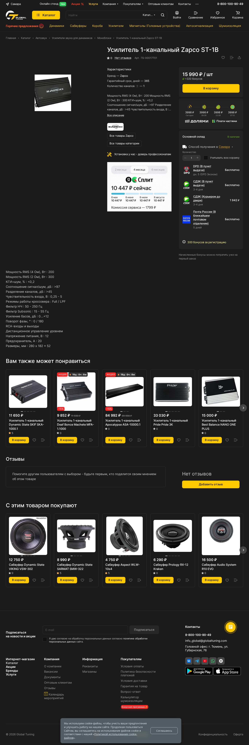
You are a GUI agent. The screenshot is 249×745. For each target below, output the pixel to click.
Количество (189, 152)
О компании (52, 666)
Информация (92, 659)
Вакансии (51, 671)
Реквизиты (90, 666)
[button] (243, 408)
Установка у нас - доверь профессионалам (142, 154)
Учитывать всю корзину (225, 157)
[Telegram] (197, 661)
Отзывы (49, 688)
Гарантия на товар (134, 686)
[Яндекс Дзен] (221, 661)
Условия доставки (134, 681)
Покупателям (131, 659)
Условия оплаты (132, 666)
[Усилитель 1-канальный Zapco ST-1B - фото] (53, 93)
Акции (10, 667)
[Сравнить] (232, 57)
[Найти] (162, 15)
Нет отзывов (123, 58)
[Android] (199, 674)
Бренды (12, 670)
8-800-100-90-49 (230, 4)
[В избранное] (223, 57)
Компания (51, 659)
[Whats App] (213, 661)
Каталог (12, 663)
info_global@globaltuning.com (206, 640)
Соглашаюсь (164, 730)
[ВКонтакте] (188, 661)
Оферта (238, 734)
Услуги (11, 674)
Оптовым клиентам (58, 682)
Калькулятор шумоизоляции (132, 699)
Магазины (89, 671)
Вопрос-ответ (131, 691)
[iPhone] (227, 674)
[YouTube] (205, 661)
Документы (52, 677)
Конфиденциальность (213, 734)
